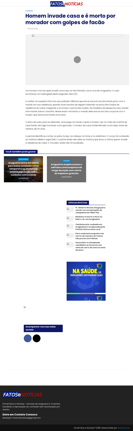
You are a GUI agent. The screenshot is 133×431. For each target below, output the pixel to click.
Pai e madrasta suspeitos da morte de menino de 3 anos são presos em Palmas (89, 236)
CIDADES (29, 10)
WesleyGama (124, 428)
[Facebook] (28, 338)
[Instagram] (37, 338)
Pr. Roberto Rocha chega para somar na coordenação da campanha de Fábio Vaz (90, 210)
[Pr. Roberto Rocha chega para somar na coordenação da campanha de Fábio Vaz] (70, 209)
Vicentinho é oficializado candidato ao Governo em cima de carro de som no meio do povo (90, 246)
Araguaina (23, 159)
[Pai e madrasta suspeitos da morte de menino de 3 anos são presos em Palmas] (70, 235)
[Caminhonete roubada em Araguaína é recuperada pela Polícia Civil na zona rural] (70, 226)
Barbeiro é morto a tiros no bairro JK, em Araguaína (88, 218)
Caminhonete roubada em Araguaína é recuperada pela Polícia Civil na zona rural (90, 227)
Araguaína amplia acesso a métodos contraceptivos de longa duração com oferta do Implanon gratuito (66, 169)
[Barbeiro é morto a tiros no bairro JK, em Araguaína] (70, 219)
